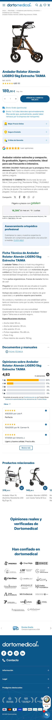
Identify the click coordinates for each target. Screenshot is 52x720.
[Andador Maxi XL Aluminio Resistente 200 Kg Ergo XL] (13, 476)
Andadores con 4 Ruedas (10, 12)
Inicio (4, 10)
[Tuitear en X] (15, 197)
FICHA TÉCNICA (16, 351)
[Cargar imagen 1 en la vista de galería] (26, 41)
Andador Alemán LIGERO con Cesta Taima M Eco (36, 496)
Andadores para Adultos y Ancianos (28, 10)
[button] (49, 5)
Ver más (19, 218)
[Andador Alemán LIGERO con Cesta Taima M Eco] (36, 476)
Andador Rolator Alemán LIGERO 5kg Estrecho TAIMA (19, 14)
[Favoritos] (45, 5)
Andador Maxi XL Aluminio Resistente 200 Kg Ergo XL (12, 498)
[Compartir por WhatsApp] (28, 197)
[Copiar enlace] (33, 197)
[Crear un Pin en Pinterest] (24, 197)
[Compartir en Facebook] (19, 197)
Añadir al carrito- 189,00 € (35, 99)
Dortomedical (12, 714)
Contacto (12, 660)
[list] (26, 42)
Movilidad (11, 10)
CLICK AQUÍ (19, 240)
